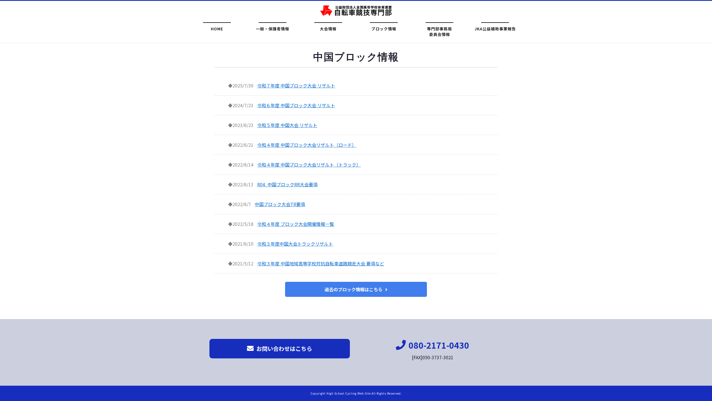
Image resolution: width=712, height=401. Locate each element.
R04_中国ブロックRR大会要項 (287, 184)
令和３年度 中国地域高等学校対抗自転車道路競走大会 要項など (320, 263)
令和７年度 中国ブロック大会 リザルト (296, 85)
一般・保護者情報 (272, 28)
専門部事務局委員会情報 (439, 31)
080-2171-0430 (439, 345)
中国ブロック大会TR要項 (280, 204)
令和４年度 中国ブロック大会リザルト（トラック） (309, 164)
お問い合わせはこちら (284, 348)
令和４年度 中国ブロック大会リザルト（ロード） (306, 144)
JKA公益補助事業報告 (495, 28)
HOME (217, 28)
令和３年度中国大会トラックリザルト (295, 243)
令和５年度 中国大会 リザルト (287, 125)
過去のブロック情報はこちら (353, 289)
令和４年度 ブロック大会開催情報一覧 (295, 224)
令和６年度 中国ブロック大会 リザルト (296, 105)
